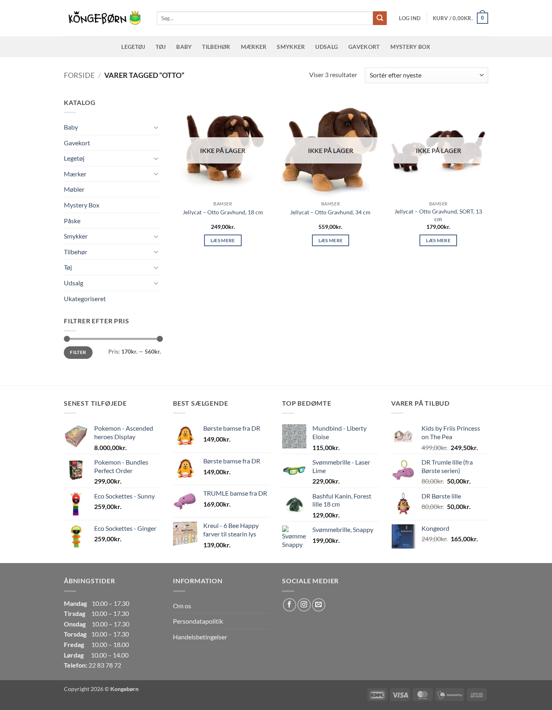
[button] (410, 18)
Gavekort (363, 46)
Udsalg (326, 46)
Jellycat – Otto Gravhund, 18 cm (223, 212)
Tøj (161, 46)
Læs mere (223, 240)
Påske (72, 220)
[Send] (380, 18)
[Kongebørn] (104, 18)
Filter (78, 352)
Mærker (254, 46)
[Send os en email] (318, 605)
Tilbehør (216, 46)
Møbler (74, 189)
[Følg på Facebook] (289, 605)
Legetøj (133, 46)
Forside (79, 75)
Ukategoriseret (85, 298)
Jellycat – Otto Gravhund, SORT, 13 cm (438, 215)
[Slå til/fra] (156, 127)
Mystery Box (410, 46)
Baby (184, 46)
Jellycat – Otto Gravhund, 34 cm (330, 212)
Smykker (291, 46)
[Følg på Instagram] (304, 605)
